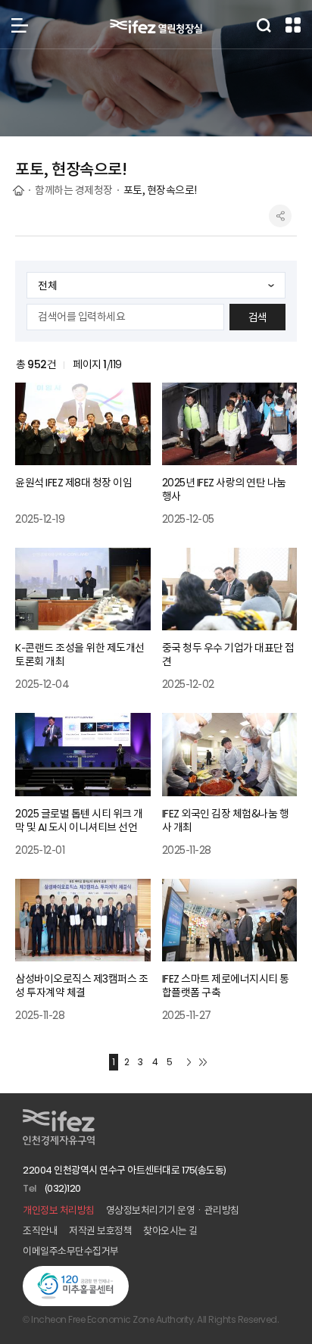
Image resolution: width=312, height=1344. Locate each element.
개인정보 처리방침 (59, 1210)
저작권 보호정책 (100, 1230)
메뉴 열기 (19, 25)
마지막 (203, 1062)
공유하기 (280, 216)
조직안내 (40, 1230)
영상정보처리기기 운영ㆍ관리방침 (172, 1210)
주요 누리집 (293, 25)
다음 (189, 1062)
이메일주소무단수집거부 (71, 1251)
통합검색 (263, 25)
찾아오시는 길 (170, 1230)
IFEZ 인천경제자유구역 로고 (156, 26)
